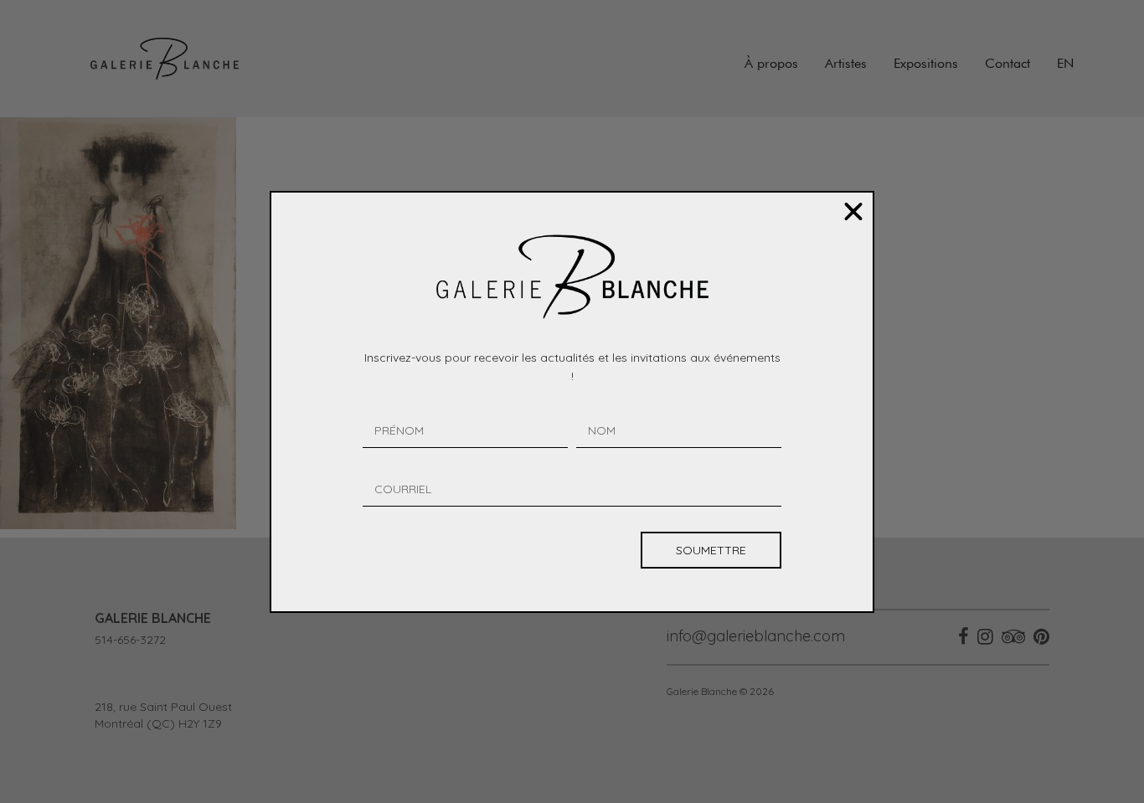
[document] (572, 401)
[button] (853, 211)
